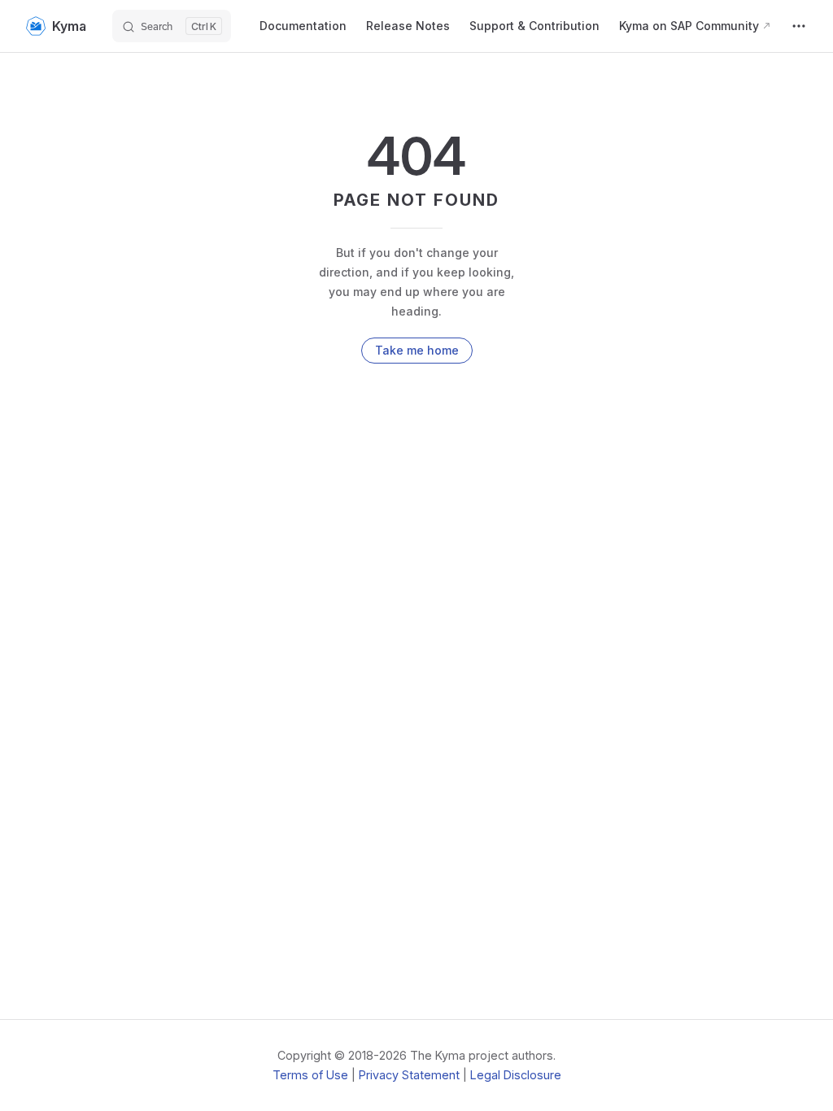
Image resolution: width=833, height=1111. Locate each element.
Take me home (417, 350)
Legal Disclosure (515, 1075)
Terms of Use (310, 1075)
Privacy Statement (409, 1075)
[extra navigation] (799, 26)
